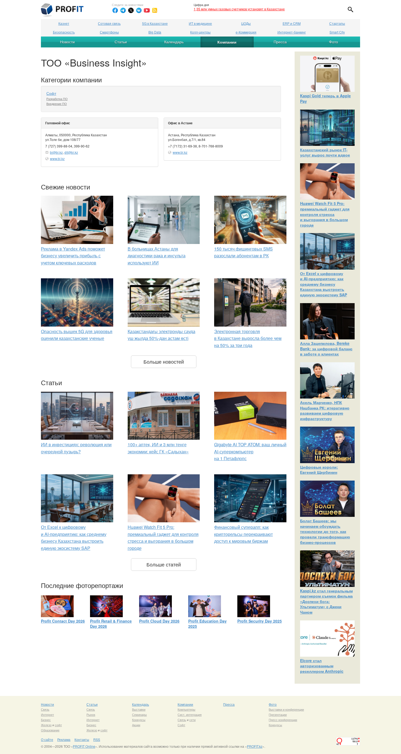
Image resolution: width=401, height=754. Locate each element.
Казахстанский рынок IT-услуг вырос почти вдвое (325, 152)
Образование (50, 730)
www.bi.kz (57, 158)
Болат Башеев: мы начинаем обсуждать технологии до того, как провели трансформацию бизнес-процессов (325, 531)
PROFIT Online (84, 746)
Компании (227, 42)
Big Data (154, 32)
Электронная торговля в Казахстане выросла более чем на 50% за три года (248, 338)
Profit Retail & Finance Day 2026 (111, 623)
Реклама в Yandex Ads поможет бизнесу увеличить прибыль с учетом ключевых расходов (73, 256)
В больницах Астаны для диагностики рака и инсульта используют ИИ (156, 256)
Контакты (81, 739)
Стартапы (337, 23)
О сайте (47, 739)
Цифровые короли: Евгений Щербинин (319, 469)
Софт (51, 93)
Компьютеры (186, 709)
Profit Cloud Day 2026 (159, 621)
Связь (45, 709)
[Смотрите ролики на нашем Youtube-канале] (146, 10)
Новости (67, 41)
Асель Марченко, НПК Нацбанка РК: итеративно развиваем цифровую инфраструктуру (324, 410)
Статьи (121, 41)
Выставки (138, 709)
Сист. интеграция (190, 714)
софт (58, 725)
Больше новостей (163, 361)
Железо (46, 725)
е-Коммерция (246, 32)
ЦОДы (246, 23)
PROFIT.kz (254, 746)
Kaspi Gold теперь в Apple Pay (325, 98)
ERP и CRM (292, 23)
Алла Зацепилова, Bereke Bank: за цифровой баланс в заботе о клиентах (326, 348)
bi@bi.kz (56, 152)
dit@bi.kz (71, 152)
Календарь (174, 41)
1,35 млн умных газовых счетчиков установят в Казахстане (239, 9)
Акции (136, 725)
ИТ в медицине (200, 23)
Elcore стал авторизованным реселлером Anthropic (321, 666)
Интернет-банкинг (291, 32)
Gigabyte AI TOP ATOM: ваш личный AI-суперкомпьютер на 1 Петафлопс (250, 451)
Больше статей (163, 564)
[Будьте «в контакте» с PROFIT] (139, 10)
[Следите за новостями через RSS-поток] (154, 10)
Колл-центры (200, 32)
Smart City (337, 32)
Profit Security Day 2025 (259, 621)
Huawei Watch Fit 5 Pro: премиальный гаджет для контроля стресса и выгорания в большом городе (324, 214)
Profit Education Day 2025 (207, 623)
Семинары (139, 714)
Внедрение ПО (56, 103)
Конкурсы (138, 719)
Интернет (47, 714)
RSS (96, 739)
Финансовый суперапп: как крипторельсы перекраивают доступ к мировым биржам (243, 534)
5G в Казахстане (155, 23)
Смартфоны (109, 32)
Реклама (63, 739)
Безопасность (64, 32)
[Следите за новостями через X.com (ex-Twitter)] (131, 10)
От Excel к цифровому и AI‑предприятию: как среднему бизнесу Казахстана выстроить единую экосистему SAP (323, 284)
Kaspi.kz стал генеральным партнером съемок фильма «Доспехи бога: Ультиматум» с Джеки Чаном (326, 601)
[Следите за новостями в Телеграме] (123, 10)
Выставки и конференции (286, 709)
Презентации (278, 714)
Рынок (90, 714)
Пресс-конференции (283, 719)
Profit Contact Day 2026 (63, 621)
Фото (333, 41)
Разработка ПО (57, 98)
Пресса (280, 41)
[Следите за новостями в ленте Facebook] (115, 10)
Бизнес (46, 719)
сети (192, 719)
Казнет (63, 23)
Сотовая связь (109, 23)
